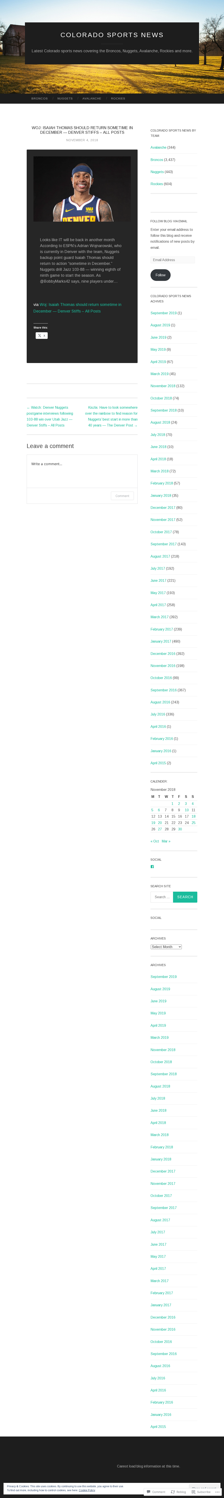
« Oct (154, 841)
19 (153, 823)
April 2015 (158, 763)
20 (160, 823)
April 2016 (158, 726)
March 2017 (159, 617)
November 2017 (162, 520)
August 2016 (160, 702)
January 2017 (160, 641)
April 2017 (158, 605)
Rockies (118, 98)
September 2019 (163, 313)
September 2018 (163, 410)
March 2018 (159, 471)
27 (160, 829)
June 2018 (158, 447)
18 (194, 816)
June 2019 (158, 337)
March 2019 (159, 374)
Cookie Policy (87, 1490)
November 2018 (162, 386)
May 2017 (158, 593)
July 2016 (157, 714)
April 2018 (158, 459)
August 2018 (160, 422)
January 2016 (160, 751)
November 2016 (162, 666)
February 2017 (161, 629)
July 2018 (157, 435)
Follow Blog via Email (168, 221)
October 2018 (161, 398)
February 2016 (161, 739)
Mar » (166, 841)
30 (180, 829)
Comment (122, 496)
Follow (161, 275)
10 (187, 810)
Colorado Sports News (112, 34)
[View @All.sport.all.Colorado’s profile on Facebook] (152, 866)
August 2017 (160, 556)
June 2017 (158, 580)
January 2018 (160, 495)
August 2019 (160, 325)
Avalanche (91, 98)
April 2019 (158, 362)
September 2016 (163, 690)
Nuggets (65, 98)
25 (194, 823)
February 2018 (161, 483)
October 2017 (161, 532)
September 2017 (163, 544)
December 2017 (162, 508)
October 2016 (161, 678)
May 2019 (158, 349)
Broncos (40, 98)
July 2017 (157, 568)
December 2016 (162, 654)
